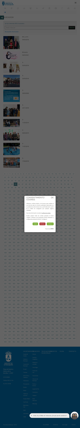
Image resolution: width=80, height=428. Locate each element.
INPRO (52, 228)
